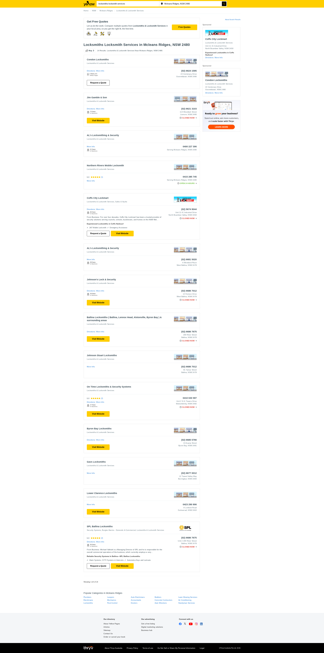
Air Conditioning (184, 600)
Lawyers (110, 597)
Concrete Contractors (163, 600)
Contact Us (108, 634)
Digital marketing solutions (152, 627)
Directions (91, 71)
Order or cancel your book (114, 637)
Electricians (88, 600)
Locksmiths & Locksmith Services (100, 63)
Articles (107, 627)
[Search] (224, 4)
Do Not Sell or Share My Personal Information (176, 648)
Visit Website (98, 120)
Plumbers (87, 597)
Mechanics (111, 600)
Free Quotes (184, 27)
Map (90, 51)
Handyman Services (186, 603)
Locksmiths (88, 603)
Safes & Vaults (121, 202)
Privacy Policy (132, 648)
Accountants (136, 600)
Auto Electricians (138, 597)
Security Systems (94, 530)
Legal (202, 648)
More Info (100, 71)
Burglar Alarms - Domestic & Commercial (119, 530)
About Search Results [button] (232, 19)
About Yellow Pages (112, 624)
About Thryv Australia (113, 648)
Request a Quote (98, 83)
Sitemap (107, 630)
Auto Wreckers (161, 603)
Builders (158, 597)
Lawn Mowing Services (187, 597)
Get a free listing (148, 624)
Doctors (134, 603)
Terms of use (148, 648)
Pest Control (112, 603)
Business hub (146, 630)
